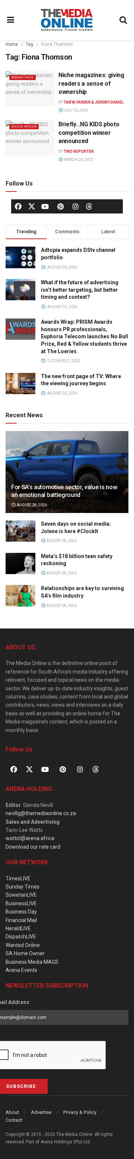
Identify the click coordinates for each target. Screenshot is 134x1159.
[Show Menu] (11, 20)
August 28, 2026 (31, 505)
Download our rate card (33, 847)
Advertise (41, 1112)
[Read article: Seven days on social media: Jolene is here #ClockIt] (20, 531)
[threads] (89, 206)
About (12, 1112)
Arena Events (21, 970)
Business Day (21, 912)
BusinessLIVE (21, 903)
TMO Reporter (79, 151)
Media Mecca (24, 126)
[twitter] (31, 206)
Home (12, 44)
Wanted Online (23, 945)
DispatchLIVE (21, 937)
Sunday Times (22, 887)
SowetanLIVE (21, 895)
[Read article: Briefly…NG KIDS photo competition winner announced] (30, 137)
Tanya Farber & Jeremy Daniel (94, 102)
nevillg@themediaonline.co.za (41, 813)
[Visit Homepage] (67, 20)
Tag (29, 44)
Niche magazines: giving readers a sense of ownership (91, 83)
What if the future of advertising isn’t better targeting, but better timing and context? (79, 289)
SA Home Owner (25, 953)
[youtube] (45, 206)
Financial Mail (21, 920)
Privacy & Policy (79, 1112)
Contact (14, 1120)
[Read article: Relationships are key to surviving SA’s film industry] (20, 595)
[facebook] (18, 206)
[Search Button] (123, 20)
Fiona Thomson (57, 44)
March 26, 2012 (78, 160)
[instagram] (75, 206)
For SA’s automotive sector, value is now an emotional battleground (64, 491)
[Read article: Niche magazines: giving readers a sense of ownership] (30, 88)
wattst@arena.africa (30, 838)
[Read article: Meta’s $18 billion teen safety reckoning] (20, 563)
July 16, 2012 (75, 110)
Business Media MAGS (32, 962)
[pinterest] (60, 206)
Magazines (23, 77)
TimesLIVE (18, 878)
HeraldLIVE (18, 928)
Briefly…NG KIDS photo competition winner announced (88, 133)
